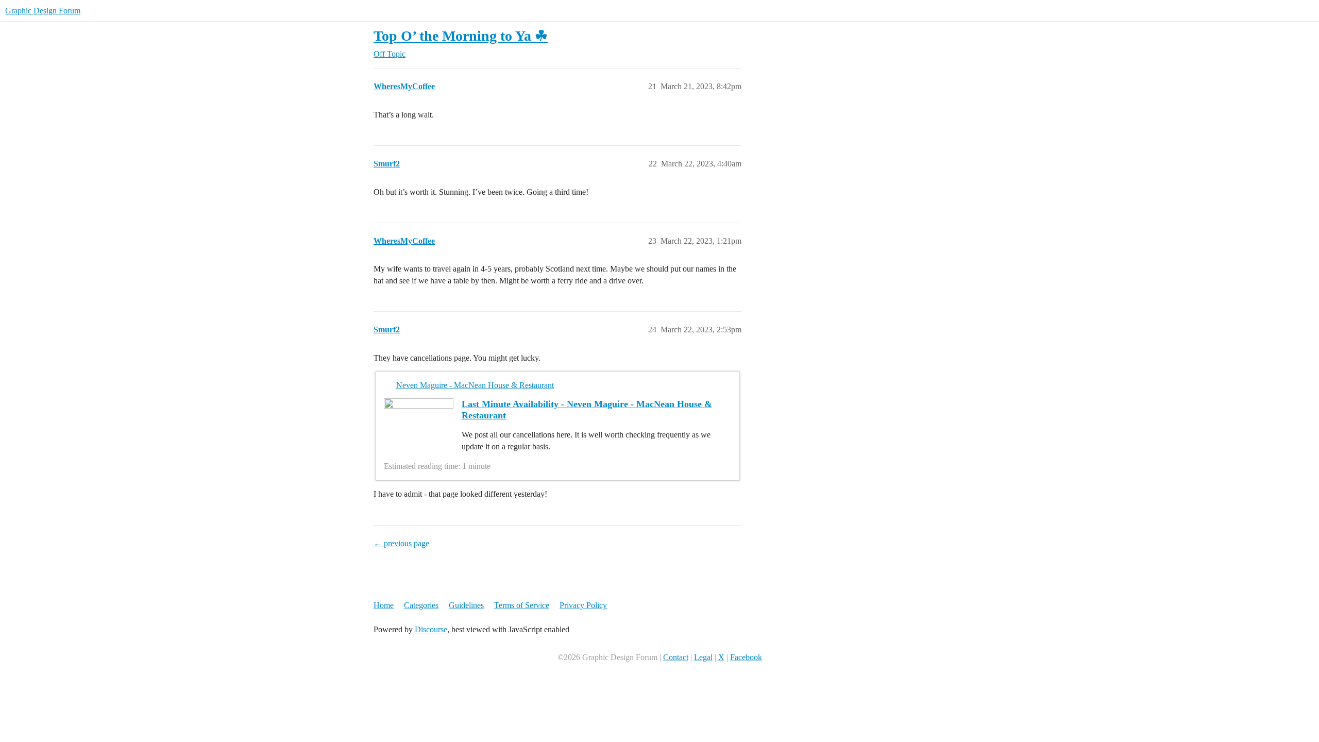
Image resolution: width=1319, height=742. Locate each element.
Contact (675, 657)
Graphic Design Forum (42, 10)
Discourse (431, 629)
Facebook (746, 657)
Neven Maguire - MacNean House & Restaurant (475, 385)
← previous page (401, 543)
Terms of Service (521, 605)
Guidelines (466, 605)
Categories (421, 605)
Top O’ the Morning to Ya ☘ (461, 36)
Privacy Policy (583, 605)
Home (384, 605)
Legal (703, 657)
